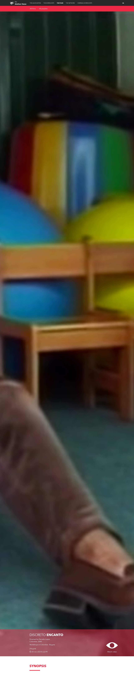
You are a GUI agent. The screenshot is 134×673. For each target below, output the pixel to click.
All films (33, 9)
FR (123, 3)
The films (60, 3)
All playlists (43, 9)
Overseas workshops (84, 3)
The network (70, 3)
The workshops (48, 3)
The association (35, 3)
